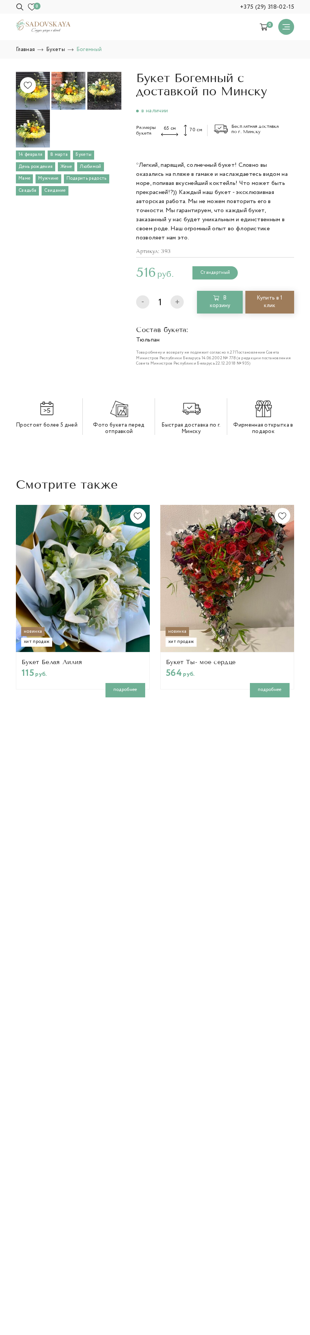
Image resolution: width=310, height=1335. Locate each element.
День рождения (36, 166)
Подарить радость (87, 178)
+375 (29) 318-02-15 (267, 7)
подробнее (125, 689)
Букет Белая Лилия (52, 662)
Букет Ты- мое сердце (201, 662)
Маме (24, 178)
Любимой (90, 166)
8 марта (59, 154)
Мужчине (48, 178)
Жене (66, 166)
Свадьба (27, 190)
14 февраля (30, 154)
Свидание (55, 190)
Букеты (83, 154)
